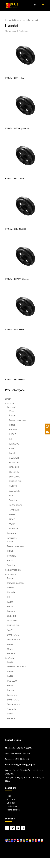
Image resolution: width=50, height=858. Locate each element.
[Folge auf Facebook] (7, 828)
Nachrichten (12, 806)
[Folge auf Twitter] (12, 828)
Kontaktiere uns (14, 809)
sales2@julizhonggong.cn (23, 764)
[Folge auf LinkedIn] (18, 828)
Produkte (11, 799)
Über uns (11, 803)
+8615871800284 (22, 753)
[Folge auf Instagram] (23, 828)
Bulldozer (15, 20)
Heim (7, 20)
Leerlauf (25, 20)
